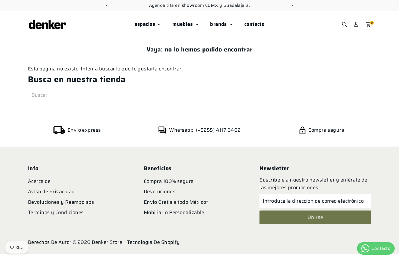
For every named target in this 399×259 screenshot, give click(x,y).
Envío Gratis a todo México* (176, 202)
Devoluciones (159, 191)
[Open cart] (368, 24)
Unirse (315, 217)
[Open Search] (344, 24)
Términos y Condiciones (56, 212)
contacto (254, 24)
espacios (146, 24)
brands (219, 24)
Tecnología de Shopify (153, 242)
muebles (183, 24)
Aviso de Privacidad (51, 191)
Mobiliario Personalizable (174, 212)
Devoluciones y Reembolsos (61, 202)
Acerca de (39, 181)
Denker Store (107, 242)
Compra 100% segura (169, 181)
